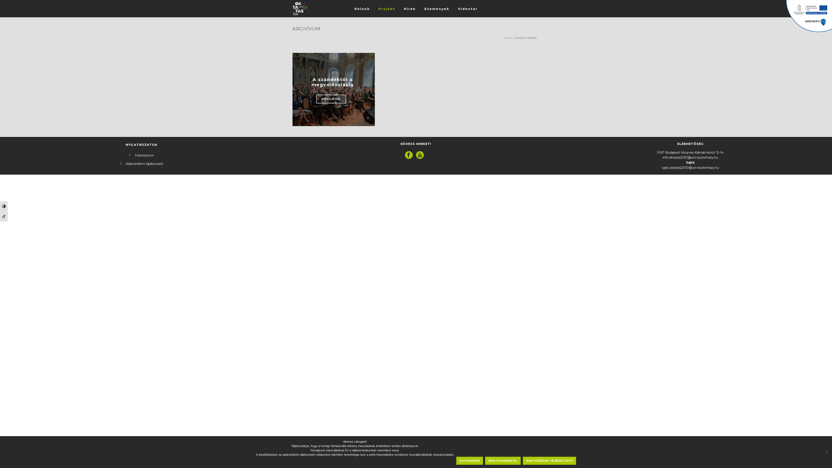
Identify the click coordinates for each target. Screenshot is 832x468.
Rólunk (362, 9)
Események (436, 9)
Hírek (410, 9)
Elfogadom (470, 460)
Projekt (387, 9)
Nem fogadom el (502, 460)
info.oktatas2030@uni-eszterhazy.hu (690, 157)
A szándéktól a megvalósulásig (333, 82)
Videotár (468, 9)
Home (508, 38)
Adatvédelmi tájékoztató (144, 164)
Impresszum (144, 155)
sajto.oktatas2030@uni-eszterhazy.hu (690, 168)
